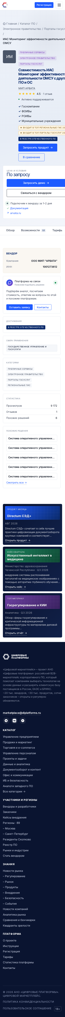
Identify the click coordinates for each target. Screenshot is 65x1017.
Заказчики (9, 812)
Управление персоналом (19, 753)
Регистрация (44, 4)
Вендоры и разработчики (19, 806)
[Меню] (59, 5)
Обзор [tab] (10, 230)
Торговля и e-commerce (19, 747)
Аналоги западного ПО (18, 786)
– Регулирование (14, 876)
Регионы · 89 (11, 823)
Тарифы (8, 957)
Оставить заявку (19, 307)
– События (10, 903)
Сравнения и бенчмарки (19, 920)
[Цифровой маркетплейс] (32, 656)
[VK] (14, 720)
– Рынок (8, 881)
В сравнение (31, 157)
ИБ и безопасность (15, 780)
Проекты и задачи (15, 758)
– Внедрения (11, 892)
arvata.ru (15, 213)
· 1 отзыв (47, 93)
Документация (19, 208)
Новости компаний (15, 909)
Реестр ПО (10, 844)
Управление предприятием (21, 736)
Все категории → (14, 791)
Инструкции (11, 946)
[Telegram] (6, 720)
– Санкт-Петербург (15, 834)
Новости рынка (13, 870)
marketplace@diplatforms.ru (22, 713)
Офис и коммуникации (18, 775)
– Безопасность (13, 898)
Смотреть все (16, 482)
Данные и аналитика (16, 764)
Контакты (43, 307)
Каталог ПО (27, 23)
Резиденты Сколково (17, 839)
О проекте (9, 940)
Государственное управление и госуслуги (27, 348)
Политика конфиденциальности (28, 1001)
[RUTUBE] (23, 720)
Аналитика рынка (14, 914)
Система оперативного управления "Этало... (31, 438)
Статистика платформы (18, 962)
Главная (11, 23)
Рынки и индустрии (16, 850)
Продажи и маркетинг (17, 742)
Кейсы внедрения (14, 817)
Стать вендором (13, 855)
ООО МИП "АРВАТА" (44, 260)
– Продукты (10, 887)
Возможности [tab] (33, 230)
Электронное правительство (22, 29)
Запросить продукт (38, 147)
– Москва (9, 828)
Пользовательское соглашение (27, 1008)
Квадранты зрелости (16, 925)
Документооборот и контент (22, 769)
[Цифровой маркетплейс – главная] (5, 5)
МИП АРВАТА (26, 88)
